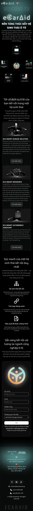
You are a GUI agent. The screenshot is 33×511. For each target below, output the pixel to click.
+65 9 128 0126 (18, 490)
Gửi (16, 423)
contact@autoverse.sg (18, 486)
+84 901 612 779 (17, 493)
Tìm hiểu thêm (16, 161)
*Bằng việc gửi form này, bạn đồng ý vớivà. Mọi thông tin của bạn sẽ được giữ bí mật (16, 428)
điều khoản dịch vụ (20, 428)
